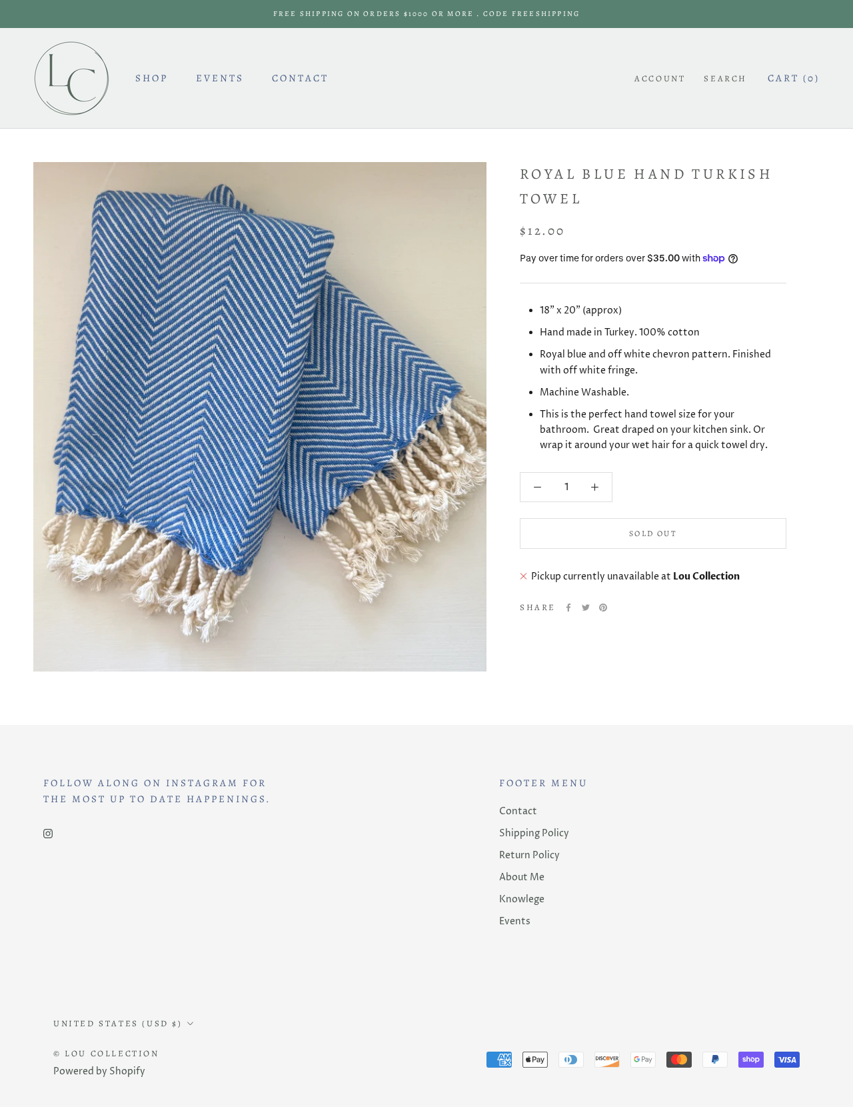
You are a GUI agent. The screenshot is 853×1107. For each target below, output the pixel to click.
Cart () (794, 78)
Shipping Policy (534, 833)
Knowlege (521, 899)
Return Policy (529, 855)
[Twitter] (586, 608)
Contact (518, 811)
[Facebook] (568, 608)
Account (659, 78)
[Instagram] (48, 832)
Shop (151, 78)
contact (300, 78)
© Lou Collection (106, 1053)
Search (725, 78)
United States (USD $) (118, 1023)
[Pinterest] (603, 608)
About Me (521, 877)
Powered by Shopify (99, 1071)
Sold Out (653, 533)
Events (220, 78)
